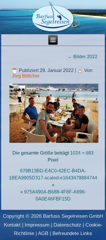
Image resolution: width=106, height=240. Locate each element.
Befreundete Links (72, 233)
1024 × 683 (82, 152)
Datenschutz (67, 225)
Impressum (37, 225)
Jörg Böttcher (25, 75)
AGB (43, 233)
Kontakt (12, 225)
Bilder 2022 (82, 56)
